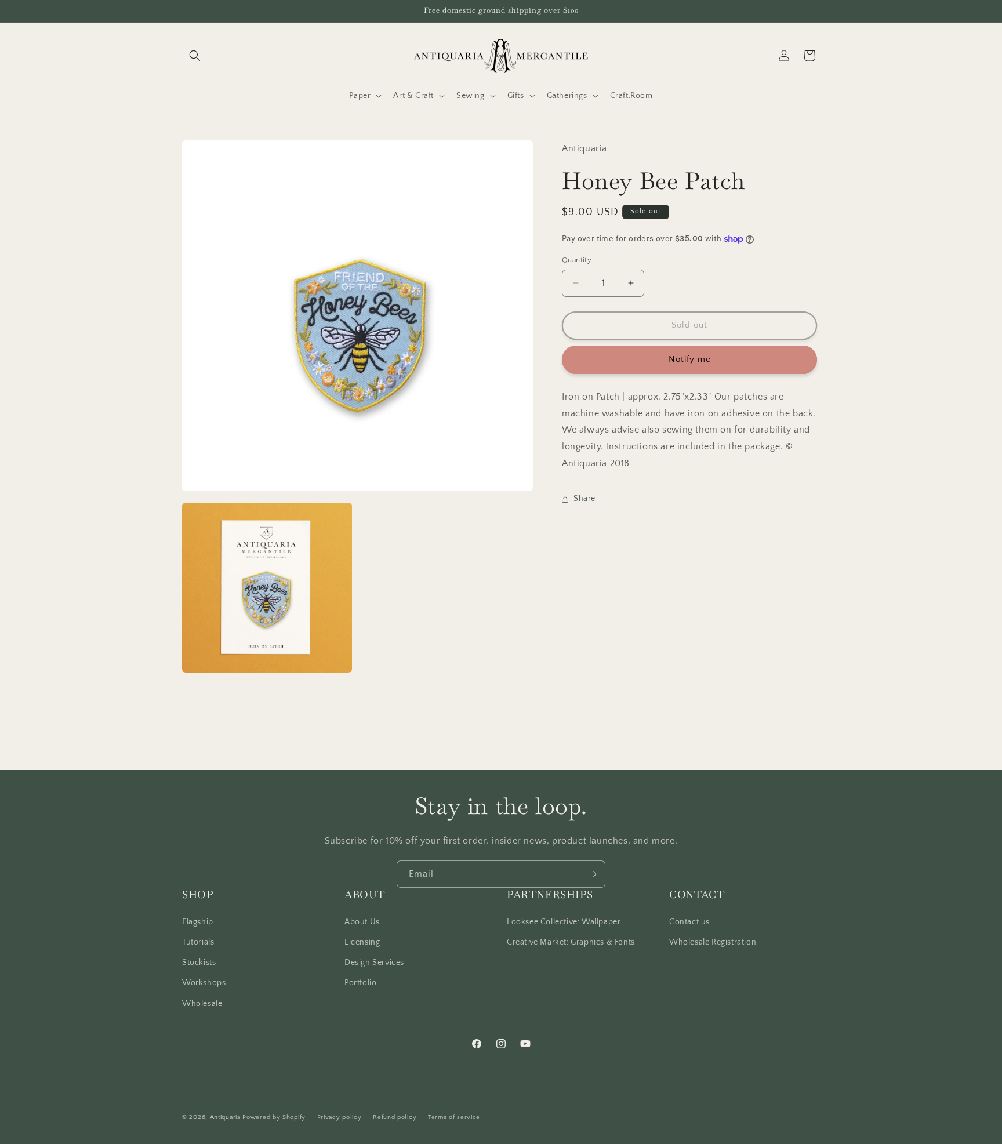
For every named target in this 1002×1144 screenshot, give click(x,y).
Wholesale (202, 1003)
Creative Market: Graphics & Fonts (571, 942)
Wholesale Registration (712, 942)
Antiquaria (225, 1117)
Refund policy (394, 1117)
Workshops (204, 982)
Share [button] (584, 498)
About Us (362, 922)
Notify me (690, 359)
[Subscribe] (592, 874)
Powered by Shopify (274, 1117)
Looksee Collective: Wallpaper (563, 922)
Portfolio (360, 982)
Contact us (689, 922)
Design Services (374, 962)
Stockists (199, 962)
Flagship (197, 922)
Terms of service (454, 1117)
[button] (195, 55)
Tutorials (198, 942)
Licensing (362, 942)
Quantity (576, 260)
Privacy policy (339, 1117)
